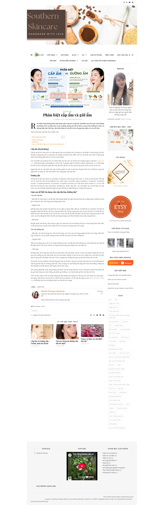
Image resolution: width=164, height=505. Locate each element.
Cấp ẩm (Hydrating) (37, 140)
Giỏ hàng (65, 55)
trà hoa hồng (122, 408)
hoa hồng (112, 341)
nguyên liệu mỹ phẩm (117, 369)
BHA (116, 299)
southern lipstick (116, 404)
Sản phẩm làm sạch (108, 465)
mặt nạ (111, 365)
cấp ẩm (125, 321)
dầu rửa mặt (125, 329)
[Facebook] (102, 293)
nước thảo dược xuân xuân (119, 384)
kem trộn (112, 353)
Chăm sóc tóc (106, 458)
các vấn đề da (114, 321)
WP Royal (45, 501)
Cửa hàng (51, 55)
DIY (83, 55)
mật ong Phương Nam (117, 361)
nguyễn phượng (115, 372)
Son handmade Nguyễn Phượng (112, 468)
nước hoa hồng (115, 380)
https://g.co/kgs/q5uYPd (120, 251)
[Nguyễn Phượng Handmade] (35, 295)
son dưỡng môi (114, 400)
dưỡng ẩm (34, 310)
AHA (110, 299)
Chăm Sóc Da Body (108, 453)
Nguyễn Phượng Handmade (53, 291)
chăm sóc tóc (114, 303)
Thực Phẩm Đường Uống (110, 470)
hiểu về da (125, 337)
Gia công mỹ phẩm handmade (103, 61)
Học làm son (122, 55)
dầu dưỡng (113, 329)
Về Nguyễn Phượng (68, 61)
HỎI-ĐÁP (53, 61)
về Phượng (113, 424)
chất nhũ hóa (114, 311)
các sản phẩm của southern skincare (119, 316)
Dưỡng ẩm (67, 111)
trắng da (112, 412)
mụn (119, 365)
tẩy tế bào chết (115, 420)
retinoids (123, 392)
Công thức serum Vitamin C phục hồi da (120, 288)
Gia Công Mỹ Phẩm (108, 460)
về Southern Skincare (117, 428)
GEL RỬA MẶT (113, 337)
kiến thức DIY (124, 353)
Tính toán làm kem (116, 416)
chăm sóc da (113, 307)
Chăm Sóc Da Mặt (108, 455)
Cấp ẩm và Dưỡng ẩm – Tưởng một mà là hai (40, 342)
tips (127, 404)
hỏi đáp (122, 341)
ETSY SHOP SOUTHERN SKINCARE (120, 221)
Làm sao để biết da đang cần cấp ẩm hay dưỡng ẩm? (48, 144)
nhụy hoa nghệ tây (116, 376)
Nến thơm (109, 55)
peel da (111, 388)
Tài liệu (84, 61)
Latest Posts (40, 287)
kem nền (112, 345)
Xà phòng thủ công (108, 472)
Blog (74, 55)
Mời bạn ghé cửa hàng (120, 186)
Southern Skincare (42, 453)
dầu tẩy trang (114, 333)
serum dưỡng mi (115, 396)
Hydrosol (105, 463)
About (33, 287)
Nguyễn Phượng (126, 119)
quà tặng (112, 392)
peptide (120, 388)
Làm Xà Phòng (96, 55)
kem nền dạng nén (115, 349)
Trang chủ (39, 55)
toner (111, 408)
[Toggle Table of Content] (62, 137)
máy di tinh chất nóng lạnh (119, 357)
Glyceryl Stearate (113, 284)
